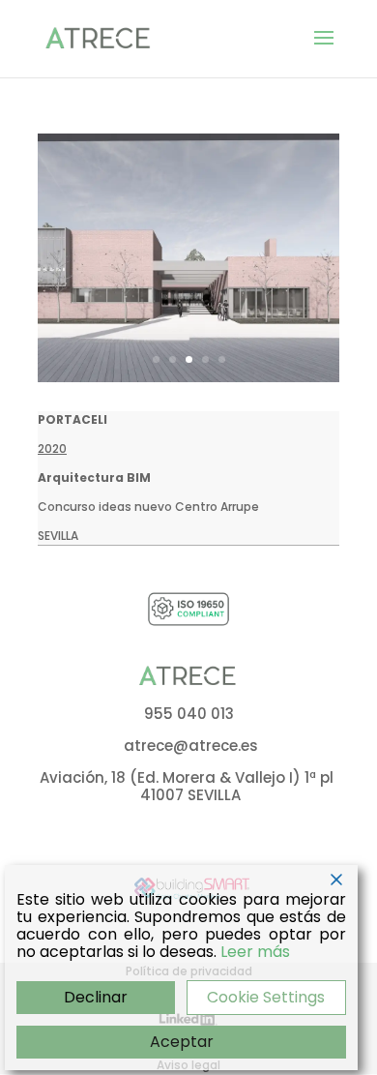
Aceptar (182, 1041)
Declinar (96, 997)
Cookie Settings (266, 997)
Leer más (255, 952)
